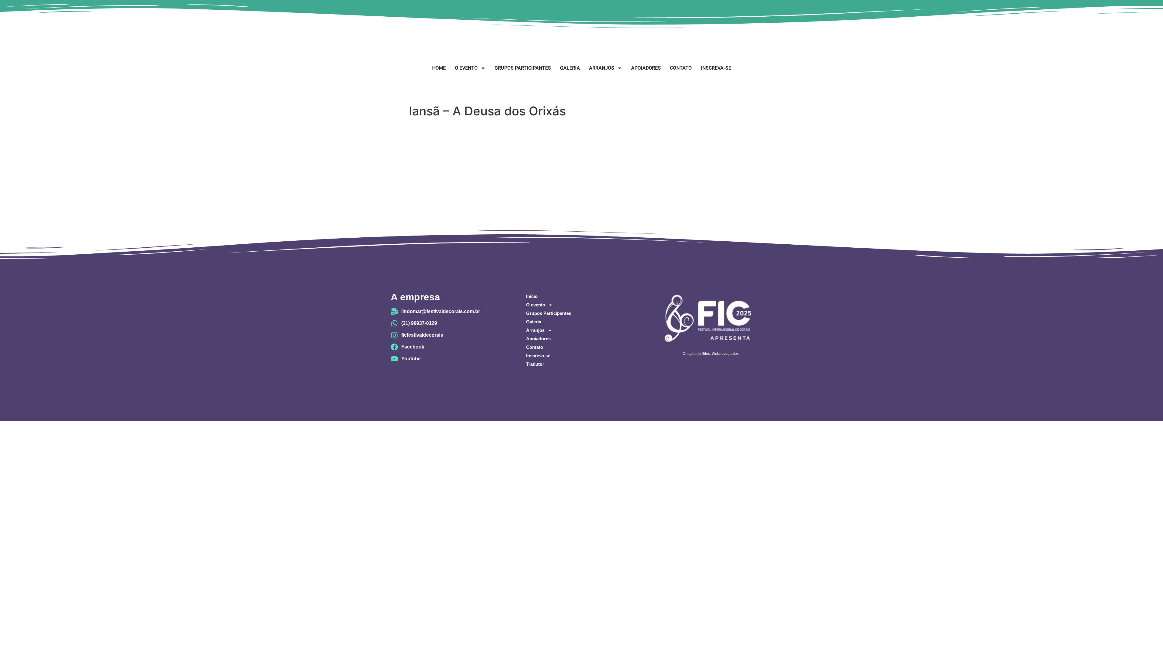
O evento (466, 68)
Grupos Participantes (523, 68)
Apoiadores (646, 68)
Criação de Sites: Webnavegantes (711, 354)
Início (532, 296)
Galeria (570, 68)
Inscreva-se (716, 68)
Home (439, 68)
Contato (681, 68)
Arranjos (601, 68)
